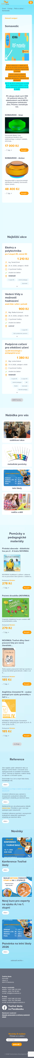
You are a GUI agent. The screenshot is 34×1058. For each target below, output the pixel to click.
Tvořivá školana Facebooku (16, 1007)
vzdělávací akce (17, 440)
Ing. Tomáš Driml (14, 262)
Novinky (17, 831)
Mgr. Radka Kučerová (15, 312)
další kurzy (16, 399)
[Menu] (31, 2)
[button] (17, 287)
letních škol (6, 808)
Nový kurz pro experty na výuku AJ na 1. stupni (16, 904)
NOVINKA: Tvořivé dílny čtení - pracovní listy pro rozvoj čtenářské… (16, 643)
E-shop (10, 8)
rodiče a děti (17, 512)
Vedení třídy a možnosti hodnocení (14, 297)
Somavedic (6, 10)
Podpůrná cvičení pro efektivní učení (17, 346)
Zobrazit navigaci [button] (11, 18)
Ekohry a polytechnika (13, 249)
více (5, 784)
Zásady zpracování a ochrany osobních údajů (16, 1016)
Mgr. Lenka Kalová (14, 361)
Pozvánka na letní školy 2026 (16, 945)
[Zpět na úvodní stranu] (5, 2)
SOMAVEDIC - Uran (14, 114)
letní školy (17, 488)
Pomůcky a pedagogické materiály (17, 537)
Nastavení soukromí (9, 1013)
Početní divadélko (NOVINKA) (15, 595)
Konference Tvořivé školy (14, 863)
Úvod (4, 8)
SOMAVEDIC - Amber (15, 158)
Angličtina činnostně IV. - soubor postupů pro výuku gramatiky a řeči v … (17, 694)
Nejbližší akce (17, 236)
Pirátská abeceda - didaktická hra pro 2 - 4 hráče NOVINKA (15, 549)
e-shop (16, 744)
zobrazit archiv (16, 960)
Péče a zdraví (18, 8)
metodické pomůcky (17, 464)
